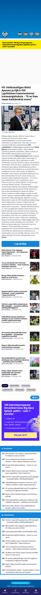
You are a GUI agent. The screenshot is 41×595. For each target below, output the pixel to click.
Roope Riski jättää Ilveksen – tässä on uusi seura (13, 276)
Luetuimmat (9, 515)
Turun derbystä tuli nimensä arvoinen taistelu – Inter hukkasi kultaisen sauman (15, 265)
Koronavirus (26, 386)
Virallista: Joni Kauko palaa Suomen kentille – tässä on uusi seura (22, 553)
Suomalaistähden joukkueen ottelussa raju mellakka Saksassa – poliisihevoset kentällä (15, 360)
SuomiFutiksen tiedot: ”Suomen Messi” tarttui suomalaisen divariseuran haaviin (22, 571)
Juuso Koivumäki (7, 338)
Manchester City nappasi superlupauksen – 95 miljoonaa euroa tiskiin (15, 252)
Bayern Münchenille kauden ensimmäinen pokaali (13, 346)
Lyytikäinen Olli (7, 390)
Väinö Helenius (6, 268)
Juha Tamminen (10, 132)
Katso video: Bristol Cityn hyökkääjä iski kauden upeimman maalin (12, 373)
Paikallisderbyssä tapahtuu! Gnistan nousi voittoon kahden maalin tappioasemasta (14, 319)
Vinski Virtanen (7, 103)
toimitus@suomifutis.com (20, 583)
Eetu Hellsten (6, 256)
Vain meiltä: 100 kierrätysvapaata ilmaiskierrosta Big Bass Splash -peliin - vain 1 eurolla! (19, 44)
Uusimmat (8, 448)
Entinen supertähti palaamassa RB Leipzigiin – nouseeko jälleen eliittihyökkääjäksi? (15, 306)
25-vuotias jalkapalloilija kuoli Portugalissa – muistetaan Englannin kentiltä (14, 334)
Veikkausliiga (20, 390)
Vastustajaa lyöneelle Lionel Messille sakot (21, 531)
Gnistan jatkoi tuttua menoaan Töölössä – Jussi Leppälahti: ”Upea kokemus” (14, 293)
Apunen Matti (14, 386)
